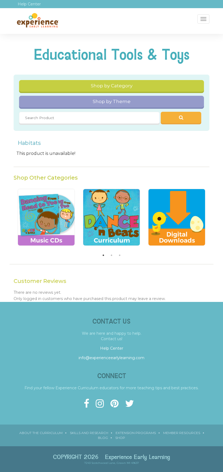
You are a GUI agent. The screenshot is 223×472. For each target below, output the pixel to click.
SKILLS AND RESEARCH (89, 433)
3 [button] (119, 255)
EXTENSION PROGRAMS (136, 433)
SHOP (120, 438)
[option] (46, 220)
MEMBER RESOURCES (181, 433)
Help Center (29, 4)
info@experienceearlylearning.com (111, 357)
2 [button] (111, 255)
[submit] (181, 117)
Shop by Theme (112, 101)
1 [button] (103, 255)
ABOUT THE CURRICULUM (41, 433)
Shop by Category (111, 85)
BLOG (103, 438)
